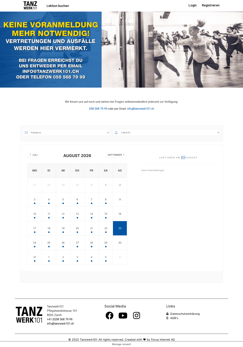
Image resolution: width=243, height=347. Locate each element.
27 (77, 242)
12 (63, 213)
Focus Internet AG (163, 339)
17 (34, 228)
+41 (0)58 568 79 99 (59, 319)
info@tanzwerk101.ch (60, 323)
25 (48, 242)
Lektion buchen (58, 6)
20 (77, 228)
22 (105, 228)
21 (91, 228)
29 (105, 242)
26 (63, 242)
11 (49, 213)
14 (91, 213)
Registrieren (211, 5)
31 (34, 257)
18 (48, 228)
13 (77, 213)
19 (63, 228)
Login (193, 5)
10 (34, 213)
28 (91, 242)
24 (34, 242)
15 (105, 213)
